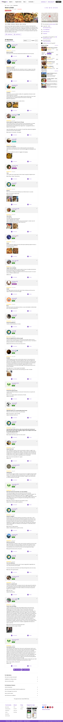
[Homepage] (5, 1)
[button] (50, 16)
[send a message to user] (17, 44)
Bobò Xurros (51, 52)
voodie (13, 330)
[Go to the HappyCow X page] (48, 707)
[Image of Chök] (44, 58)
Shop (24, 1)
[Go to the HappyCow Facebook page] (43, 707)
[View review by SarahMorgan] (8, 577)
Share (47, 7)
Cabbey (13, 441)
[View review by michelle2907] (8, 384)
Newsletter (7, 714)
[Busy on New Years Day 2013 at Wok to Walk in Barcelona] (9, 630)
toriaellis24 (14, 165)
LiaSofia (13, 139)
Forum (6, 712)
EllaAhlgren (14, 281)
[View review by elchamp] (8, 299)
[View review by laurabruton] (8, 116)
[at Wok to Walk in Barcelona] (9, 75)
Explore (10, 1)
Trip (51, 7)
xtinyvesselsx (12, 41)
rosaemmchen (15, 208)
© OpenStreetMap (50, 21)
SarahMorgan (14, 576)
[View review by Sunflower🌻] (8, 237)
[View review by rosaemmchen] (8, 210)
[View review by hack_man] (8, 600)
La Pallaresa (50, 66)
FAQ (14, 706)
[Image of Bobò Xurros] (44, 53)
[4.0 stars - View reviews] (49, 58)
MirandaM (14, 509)
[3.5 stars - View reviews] (49, 62)
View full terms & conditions (10, 695)
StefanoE (13, 403)
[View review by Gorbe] (8, 557)
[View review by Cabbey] (8, 443)
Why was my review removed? (11, 677)
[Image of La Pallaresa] (44, 67)
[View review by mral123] (8, 423)
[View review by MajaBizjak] (8, 536)
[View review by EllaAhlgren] (8, 282)
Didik (56, 36)
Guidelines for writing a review (10, 679)
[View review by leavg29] (8, 184)
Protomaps (46, 21)
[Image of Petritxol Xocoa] (44, 63)
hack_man (14, 598)
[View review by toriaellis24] (8, 167)
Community (30, 1)
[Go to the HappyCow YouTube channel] (45, 707)
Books (21, 708)
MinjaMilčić (14, 85)
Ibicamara (14, 44)
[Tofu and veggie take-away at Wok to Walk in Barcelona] (9, 373)
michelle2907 (14, 383)
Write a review (49, 53)
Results (33, 40)
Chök (49, 57)
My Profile (7, 707)
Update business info (47, 38)
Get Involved (7, 715)
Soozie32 (14, 315)
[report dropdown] (36, 44)
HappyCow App (31, 705)
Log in (58, 1)
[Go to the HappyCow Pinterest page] (50, 707)
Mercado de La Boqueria (53, 47)
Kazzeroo (14, 60)
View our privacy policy (9, 681)
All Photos (34, 21)
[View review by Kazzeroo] (8, 61)
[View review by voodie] (8, 332)
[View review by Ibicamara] (8, 46)
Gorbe (13, 555)
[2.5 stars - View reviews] (49, 48)
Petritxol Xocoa (51, 61)
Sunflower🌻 (14, 235)
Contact (15, 708)
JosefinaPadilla (15, 465)
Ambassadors (7, 708)
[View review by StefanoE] (8, 404)
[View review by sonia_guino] (8, 262)
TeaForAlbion (14, 484)
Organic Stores (18, 1)
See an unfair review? (9, 693)
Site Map (15, 712)
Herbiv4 (13, 350)
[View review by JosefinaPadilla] (8, 466)
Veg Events (7, 710)
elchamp (13, 298)
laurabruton (14, 114)
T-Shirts (21, 707)
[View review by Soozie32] (8, 316)
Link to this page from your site (11, 691)
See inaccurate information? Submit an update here (15, 689)
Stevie (48, 43)
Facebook (45, 33)
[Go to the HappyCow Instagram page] (52, 707)
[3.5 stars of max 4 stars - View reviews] (7, 9)
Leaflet (43, 21)
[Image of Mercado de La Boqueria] (44, 49)
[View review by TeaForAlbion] (8, 485)
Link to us (15, 710)
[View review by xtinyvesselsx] (8, 641)
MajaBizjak (14, 534)
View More (56, 45)
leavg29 (13, 183)
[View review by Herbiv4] (8, 352)
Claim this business (8, 687)
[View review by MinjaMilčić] (8, 86)
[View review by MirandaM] (8, 510)
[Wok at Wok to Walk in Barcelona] (9, 251)
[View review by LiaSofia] (8, 140)
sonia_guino (14, 260)
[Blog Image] (43, 74)
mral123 (13, 421)
